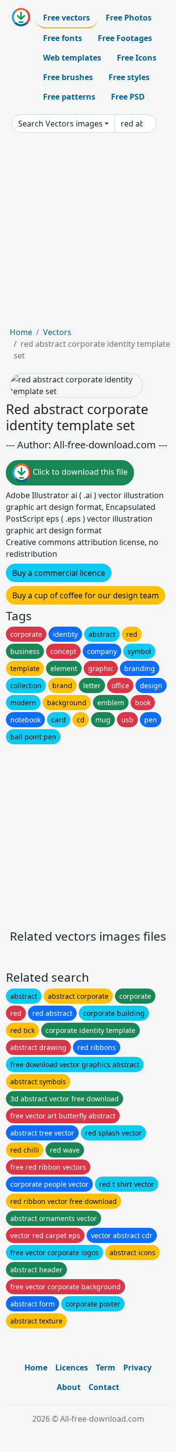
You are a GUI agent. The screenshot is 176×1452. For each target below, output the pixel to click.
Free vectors (66, 17)
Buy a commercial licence (58, 573)
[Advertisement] (88, 233)
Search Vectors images (60, 123)
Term (105, 1367)
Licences (71, 1367)
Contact (103, 1387)
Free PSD (128, 96)
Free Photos (129, 17)
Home (21, 332)
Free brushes (68, 77)
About (69, 1387)
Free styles (129, 77)
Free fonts (62, 38)
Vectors (57, 332)
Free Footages (125, 38)
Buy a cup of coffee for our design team (85, 595)
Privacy (137, 1367)
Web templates (72, 57)
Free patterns (69, 96)
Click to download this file (79, 471)
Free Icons (136, 57)
